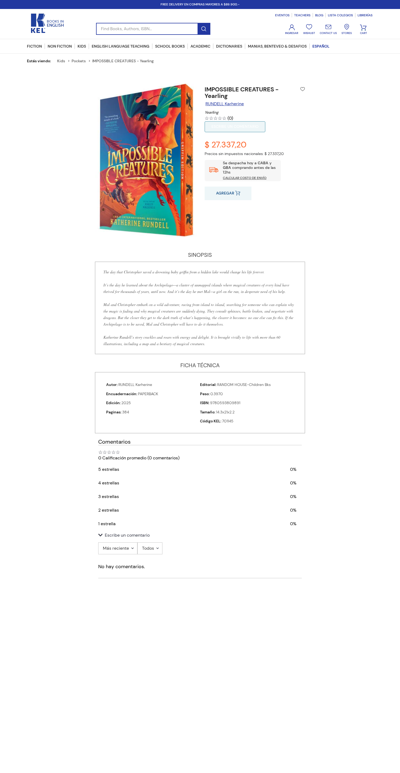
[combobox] (153, 29)
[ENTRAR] (292, 29)
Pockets (79, 61)
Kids (61, 61)
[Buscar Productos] (204, 28)
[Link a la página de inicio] (41, 61)
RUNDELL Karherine (224, 104)
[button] (200, 535)
